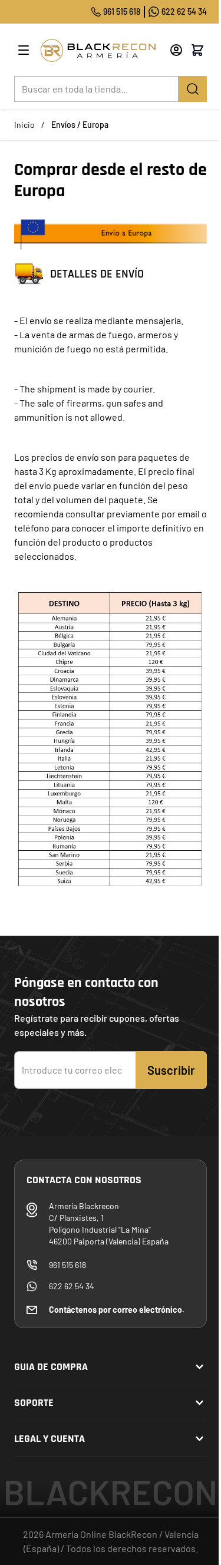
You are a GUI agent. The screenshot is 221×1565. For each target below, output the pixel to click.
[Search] (193, 89)
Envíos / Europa (79, 125)
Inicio (24, 125)
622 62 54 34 (184, 11)
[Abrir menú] (23, 50)
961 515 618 (121, 11)
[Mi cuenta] (176, 50)
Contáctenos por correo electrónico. (116, 1310)
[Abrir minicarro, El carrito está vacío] (197, 50)
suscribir (171, 1070)
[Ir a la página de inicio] (100, 50)
